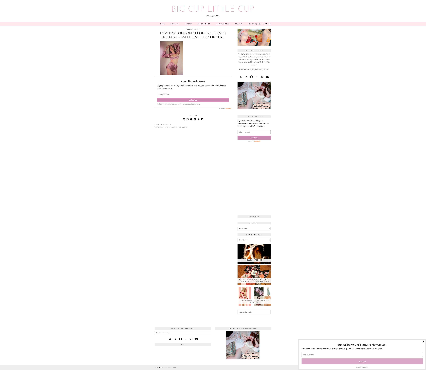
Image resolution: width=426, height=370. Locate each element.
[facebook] (251, 77)
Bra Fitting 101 (204, 24)
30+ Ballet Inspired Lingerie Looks (171, 126)
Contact (239, 24)
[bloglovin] (256, 77)
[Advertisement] (254, 179)
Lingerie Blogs (223, 24)
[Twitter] (250, 24)
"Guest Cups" (248, 59)
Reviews (188, 24)
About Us (175, 24)
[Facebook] (260, 24)
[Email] (266, 24)
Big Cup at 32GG (253, 54)
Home (162, 24)
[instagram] (246, 77)
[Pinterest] (256, 24)
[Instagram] (253, 24)
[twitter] (241, 77)
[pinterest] (262, 77)
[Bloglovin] (263, 24)
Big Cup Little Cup (213, 10)
